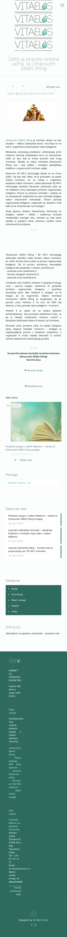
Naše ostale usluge (15, 793)
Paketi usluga (18, 600)
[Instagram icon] (35, 925)
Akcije (14, 588)
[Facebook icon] (31, 925)
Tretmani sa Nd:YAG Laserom (15, 784)
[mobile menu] (62, 5)
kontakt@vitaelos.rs (19, 868)
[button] (31, 925)
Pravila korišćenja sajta (15, 891)
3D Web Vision (40, 920)
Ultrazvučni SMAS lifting (19, 140)
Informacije (17, 594)
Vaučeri (15, 605)
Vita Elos (23, 93)
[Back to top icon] (47, 928)
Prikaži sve (54, 87)
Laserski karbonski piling (15, 774)
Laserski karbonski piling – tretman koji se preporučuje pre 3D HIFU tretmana (30, 549)
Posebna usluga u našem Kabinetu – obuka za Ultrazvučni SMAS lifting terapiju (32, 517)
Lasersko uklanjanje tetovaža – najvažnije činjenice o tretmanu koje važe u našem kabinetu (30, 533)
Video (14, 611)
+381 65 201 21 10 (14, 858)
